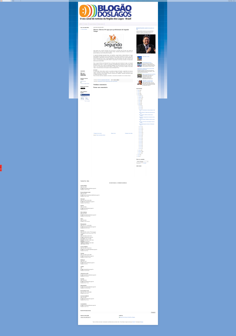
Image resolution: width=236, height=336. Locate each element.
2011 (138, 156)
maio (139, 103)
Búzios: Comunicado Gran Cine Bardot (148, 74)
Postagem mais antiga (128, 133)
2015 (138, 91)
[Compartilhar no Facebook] (117, 80)
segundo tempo (107, 81)
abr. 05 (140, 142)
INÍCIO (81, 24)
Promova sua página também (85, 83)
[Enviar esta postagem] (112, 79)
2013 (138, 94)
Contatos (86, 24)
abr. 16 (140, 132)
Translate (144, 163)
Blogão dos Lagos (83, 81)
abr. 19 (140, 128)
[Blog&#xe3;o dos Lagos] (83, 99)
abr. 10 (140, 138)
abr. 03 (140, 145)
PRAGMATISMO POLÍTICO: (147, 62)
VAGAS (111, 81)
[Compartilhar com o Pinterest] (118, 80)
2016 (138, 90)
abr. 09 (140, 139)
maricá (104, 81)
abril (139, 104)
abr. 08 (140, 141)
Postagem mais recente (98, 133)
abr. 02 (140, 146)
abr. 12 (140, 135)
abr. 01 (140, 148)
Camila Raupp (83, 96)
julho (139, 100)
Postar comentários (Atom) (100, 135)
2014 (138, 93)
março (139, 150)
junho (139, 101)
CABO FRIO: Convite (145, 56)
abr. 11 (140, 136)
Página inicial (113, 133)
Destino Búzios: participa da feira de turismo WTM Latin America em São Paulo (145, 69)
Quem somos (100, 24)
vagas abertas (115, 81)
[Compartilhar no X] (116, 80)
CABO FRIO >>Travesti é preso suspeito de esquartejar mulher (147, 81)
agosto (139, 98)
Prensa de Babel (84, 29)
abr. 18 (140, 129)
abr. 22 (140, 126)
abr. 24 (140, 108)
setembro (140, 97)
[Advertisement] (113, 123)
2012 (138, 154)
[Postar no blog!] (115, 80)
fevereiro (140, 151)
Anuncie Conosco (92, 24)
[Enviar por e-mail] (113, 80)
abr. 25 (140, 107)
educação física (100, 81)
